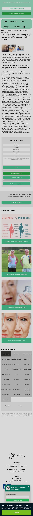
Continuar (16, 512)
